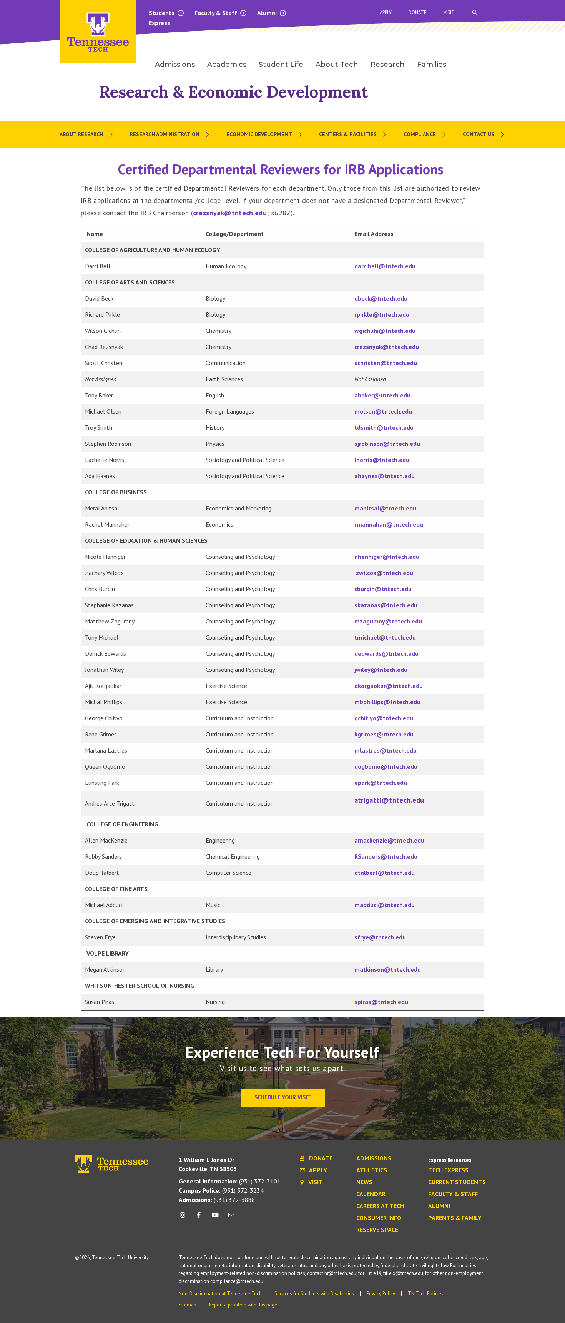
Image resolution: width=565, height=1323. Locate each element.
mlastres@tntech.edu (385, 750)
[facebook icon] (199, 1218)
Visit (449, 12)
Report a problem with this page (243, 1304)
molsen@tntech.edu (383, 411)
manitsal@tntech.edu (385, 508)
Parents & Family (455, 1218)
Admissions (373, 1158)
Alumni (267, 13)
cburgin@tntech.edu (383, 589)
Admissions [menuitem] (175, 64)
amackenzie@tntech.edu (389, 840)
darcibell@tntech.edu (384, 266)
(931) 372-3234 (221, 1190)
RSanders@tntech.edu (385, 856)
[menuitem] (87, 134)
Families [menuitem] (431, 64)
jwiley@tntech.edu (380, 669)
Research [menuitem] (388, 64)
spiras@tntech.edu (381, 1002)
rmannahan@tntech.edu (388, 524)
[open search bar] (475, 12)
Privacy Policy (381, 1293)
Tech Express (448, 1170)
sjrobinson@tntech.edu (387, 443)
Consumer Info (378, 1218)
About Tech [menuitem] (337, 64)
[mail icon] (231, 1218)
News (364, 1182)
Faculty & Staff (216, 13)
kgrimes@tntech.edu (384, 734)
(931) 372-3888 (217, 1199)
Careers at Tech (380, 1206)
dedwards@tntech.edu (386, 653)
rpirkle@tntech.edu (381, 314)
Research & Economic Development (233, 91)
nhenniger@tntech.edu (386, 556)
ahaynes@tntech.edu (384, 476)
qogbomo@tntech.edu (385, 766)
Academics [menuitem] (226, 64)
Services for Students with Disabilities (314, 1293)
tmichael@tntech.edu (385, 637)
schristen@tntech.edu (385, 363)
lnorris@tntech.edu (381, 460)
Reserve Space (377, 1230)
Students (162, 13)
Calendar (371, 1194)
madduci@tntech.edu (384, 905)
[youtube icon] (215, 1218)
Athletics (371, 1170)
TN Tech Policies (426, 1293)
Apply (386, 12)
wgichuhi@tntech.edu (384, 330)
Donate (418, 12)
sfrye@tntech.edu (380, 937)
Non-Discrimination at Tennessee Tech (220, 1293)
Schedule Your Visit (282, 1097)
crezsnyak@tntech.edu (230, 212)
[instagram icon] (185, 1218)
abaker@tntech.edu (382, 395)
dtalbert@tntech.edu (384, 872)
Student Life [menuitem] (281, 64)
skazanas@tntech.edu (385, 605)
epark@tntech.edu (380, 782)
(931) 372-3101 (230, 1181)
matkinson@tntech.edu (387, 969)
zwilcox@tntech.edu (384, 573)
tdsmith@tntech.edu (384, 427)
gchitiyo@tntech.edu (383, 718)
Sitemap (187, 1304)
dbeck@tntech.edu (380, 298)
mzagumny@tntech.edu (388, 621)
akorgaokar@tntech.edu (388, 686)
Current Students (457, 1182)
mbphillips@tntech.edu (387, 702)
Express (159, 23)
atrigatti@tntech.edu (389, 800)
